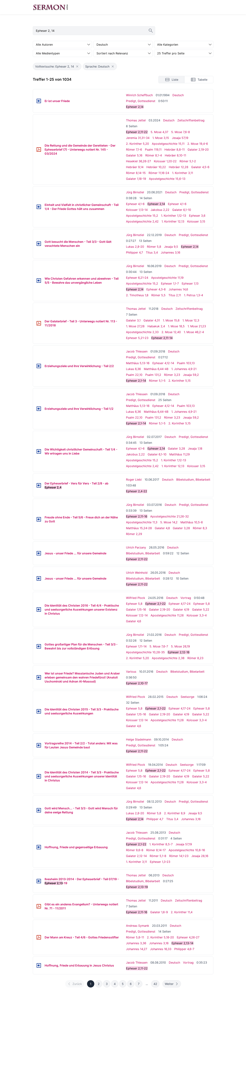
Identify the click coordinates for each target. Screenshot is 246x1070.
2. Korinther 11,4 (181, 912)
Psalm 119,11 (153, 149)
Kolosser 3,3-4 (197, 615)
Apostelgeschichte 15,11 (168, 143)
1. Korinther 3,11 (182, 173)
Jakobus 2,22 (160, 210)
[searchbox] (94, 30)
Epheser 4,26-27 (188, 937)
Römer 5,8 (154, 246)
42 (155, 984)
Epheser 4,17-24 (179, 603)
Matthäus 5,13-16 (137, 363)
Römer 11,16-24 (159, 173)
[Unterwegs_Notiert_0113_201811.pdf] (39, 323)
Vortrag (185, 598)
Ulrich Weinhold (136, 572)
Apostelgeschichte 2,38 (168, 658)
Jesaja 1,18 (195, 448)
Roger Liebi (134, 479)
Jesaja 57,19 (180, 138)
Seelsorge (187, 697)
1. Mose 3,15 (160, 138)
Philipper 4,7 (134, 252)
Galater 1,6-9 (159, 912)
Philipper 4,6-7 (184, 949)
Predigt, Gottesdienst (140, 101)
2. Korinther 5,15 (179, 380)
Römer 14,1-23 (178, 856)
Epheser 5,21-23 (137, 338)
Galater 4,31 (151, 320)
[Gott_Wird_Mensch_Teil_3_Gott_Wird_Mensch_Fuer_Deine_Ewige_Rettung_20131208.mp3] (39, 810)
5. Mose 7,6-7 (158, 646)
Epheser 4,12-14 (163, 363)
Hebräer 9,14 (134, 167)
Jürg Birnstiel (135, 192)
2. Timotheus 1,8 (137, 295)
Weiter (169, 984)
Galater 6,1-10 (181, 210)
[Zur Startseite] (50, 7)
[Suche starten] (150, 30)
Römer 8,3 (200, 528)
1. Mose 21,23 (197, 326)
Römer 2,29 (134, 534)
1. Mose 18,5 (176, 326)
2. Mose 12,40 (171, 332)
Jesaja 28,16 (199, 856)
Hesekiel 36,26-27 (138, 161)
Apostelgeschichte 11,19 (167, 277)
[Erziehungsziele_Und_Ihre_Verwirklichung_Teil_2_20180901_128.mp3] (39, 366)
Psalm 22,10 (134, 375)
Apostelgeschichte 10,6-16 (187, 850)
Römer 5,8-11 (135, 937)
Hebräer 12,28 (178, 167)
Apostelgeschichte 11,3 (141, 522)
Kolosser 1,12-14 (137, 615)
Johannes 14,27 (136, 949)
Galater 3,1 (133, 320)
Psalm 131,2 (153, 375)
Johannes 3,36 (136, 943)
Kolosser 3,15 (196, 221)
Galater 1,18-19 (136, 179)
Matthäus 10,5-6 (191, 522)
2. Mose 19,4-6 (197, 143)
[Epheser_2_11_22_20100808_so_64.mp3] (39, 965)
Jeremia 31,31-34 (137, 138)
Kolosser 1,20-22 (165, 161)
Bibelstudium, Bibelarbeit (193, 479)
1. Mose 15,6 (171, 320)
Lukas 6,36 (133, 369)
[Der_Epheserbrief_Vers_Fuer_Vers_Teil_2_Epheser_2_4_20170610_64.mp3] (39, 485)
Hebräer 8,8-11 (174, 149)
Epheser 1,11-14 (136, 646)
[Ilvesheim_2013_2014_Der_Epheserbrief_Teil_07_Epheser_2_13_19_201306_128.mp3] (39, 881)
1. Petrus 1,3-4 (193, 295)
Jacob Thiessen (136, 351)
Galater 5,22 (200, 609)
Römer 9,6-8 (134, 850)
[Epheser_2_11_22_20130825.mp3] (39, 847)
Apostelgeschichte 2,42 (142, 221)
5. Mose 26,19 (180, 646)
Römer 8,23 (195, 658)
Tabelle (202, 79)
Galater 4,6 (133, 621)
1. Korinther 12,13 (173, 221)
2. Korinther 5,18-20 (160, 937)
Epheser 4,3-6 (156, 289)
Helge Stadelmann (138, 739)
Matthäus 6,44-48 (156, 369)
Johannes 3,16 (170, 252)
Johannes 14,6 (178, 289)
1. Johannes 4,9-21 (183, 369)
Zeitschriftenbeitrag (190, 120)
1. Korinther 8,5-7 (161, 844)
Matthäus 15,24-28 (139, 528)
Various (131, 671)
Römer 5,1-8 (158, 856)
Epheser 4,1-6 (135, 204)
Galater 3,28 (176, 448)
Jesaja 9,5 (171, 246)
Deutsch (178, 95)
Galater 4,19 (181, 609)
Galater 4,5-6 (200, 167)
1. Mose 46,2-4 (194, 332)
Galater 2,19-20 (198, 149)
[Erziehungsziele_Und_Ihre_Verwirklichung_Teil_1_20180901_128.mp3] (39, 409)
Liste (175, 79)
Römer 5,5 (158, 295)
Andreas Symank (137, 925)
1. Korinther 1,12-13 (173, 215)
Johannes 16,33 (160, 949)
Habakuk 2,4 (156, 326)
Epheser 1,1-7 (170, 283)
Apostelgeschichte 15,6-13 (167, 179)
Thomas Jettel (136, 120)
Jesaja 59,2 (191, 375)
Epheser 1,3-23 (160, 862)
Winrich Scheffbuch (139, 95)
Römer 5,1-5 (157, 380)
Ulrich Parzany (136, 547)
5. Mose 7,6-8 (180, 132)
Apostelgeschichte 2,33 (142, 332)
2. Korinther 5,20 (137, 143)
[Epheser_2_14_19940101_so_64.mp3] (39, 101)
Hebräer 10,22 (156, 167)
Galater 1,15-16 (136, 609)
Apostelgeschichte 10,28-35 (145, 652)
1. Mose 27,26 (135, 326)
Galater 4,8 (162, 528)
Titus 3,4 (152, 252)
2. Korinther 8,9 (174, 813)
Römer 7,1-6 (134, 149)
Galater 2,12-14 (136, 856)
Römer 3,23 (172, 375)
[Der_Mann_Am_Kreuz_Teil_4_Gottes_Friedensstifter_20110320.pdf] (39, 937)
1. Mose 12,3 (190, 320)
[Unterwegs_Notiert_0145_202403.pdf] (39, 149)
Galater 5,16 (134, 155)
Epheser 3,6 (197, 215)
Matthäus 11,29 (179, 454)
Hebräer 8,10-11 (175, 155)
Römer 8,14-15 (136, 173)
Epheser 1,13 (190, 283)
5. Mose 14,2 (169, 522)
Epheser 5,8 (134, 603)
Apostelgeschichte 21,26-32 (169, 516)
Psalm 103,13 (186, 363)
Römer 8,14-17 (156, 850)
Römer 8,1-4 (153, 155)
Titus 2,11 (174, 295)
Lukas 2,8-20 (135, 246)
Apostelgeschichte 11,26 (167, 615)
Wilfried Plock (135, 598)
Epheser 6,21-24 (137, 277)
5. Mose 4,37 (159, 132)
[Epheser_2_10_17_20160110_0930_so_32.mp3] (39, 677)
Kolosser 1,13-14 (137, 210)
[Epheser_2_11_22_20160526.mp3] (39, 553)
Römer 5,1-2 (188, 161)
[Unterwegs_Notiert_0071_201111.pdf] (39, 906)
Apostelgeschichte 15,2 (142, 215)
